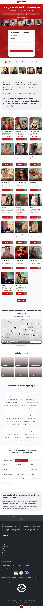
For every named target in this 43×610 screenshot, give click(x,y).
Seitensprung (6, 87)
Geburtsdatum (12, 38)
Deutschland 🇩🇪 (19, 516)
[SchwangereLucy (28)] (19, 334)
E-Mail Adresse (12, 44)
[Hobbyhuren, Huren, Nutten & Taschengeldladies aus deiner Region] (21, 2)
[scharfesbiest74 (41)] (27, 324)
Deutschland (24, 526)
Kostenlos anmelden (34, 341)
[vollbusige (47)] (15, 328)
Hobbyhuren (22, 87)
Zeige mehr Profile (21, 300)
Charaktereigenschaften (6, 540)
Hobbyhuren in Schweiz (6, 561)
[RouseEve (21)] (25, 330)
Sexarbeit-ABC (4, 548)
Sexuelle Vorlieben (5, 542)
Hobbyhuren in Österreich (6, 559)
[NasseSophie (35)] (9, 321)
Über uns (16, 600)
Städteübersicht (4, 554)
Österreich (29, 526)
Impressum (33, 600)
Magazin (3, 550)
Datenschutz (27, 600)
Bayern (24, 516)
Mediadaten (21, 600)
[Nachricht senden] (11, 139)
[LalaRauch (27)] (31, 326)
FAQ (13, 600)
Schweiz (36, 526)
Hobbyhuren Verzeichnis (6, 537)
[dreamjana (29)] (33, 335)
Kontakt (9, 600)
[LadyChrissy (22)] (11, 331)
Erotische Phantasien (5, 575)
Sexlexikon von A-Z (5, 546)
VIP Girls (3, 544)
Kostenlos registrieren (22, 51)
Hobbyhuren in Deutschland (6, 557)
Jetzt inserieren (4, 552)
